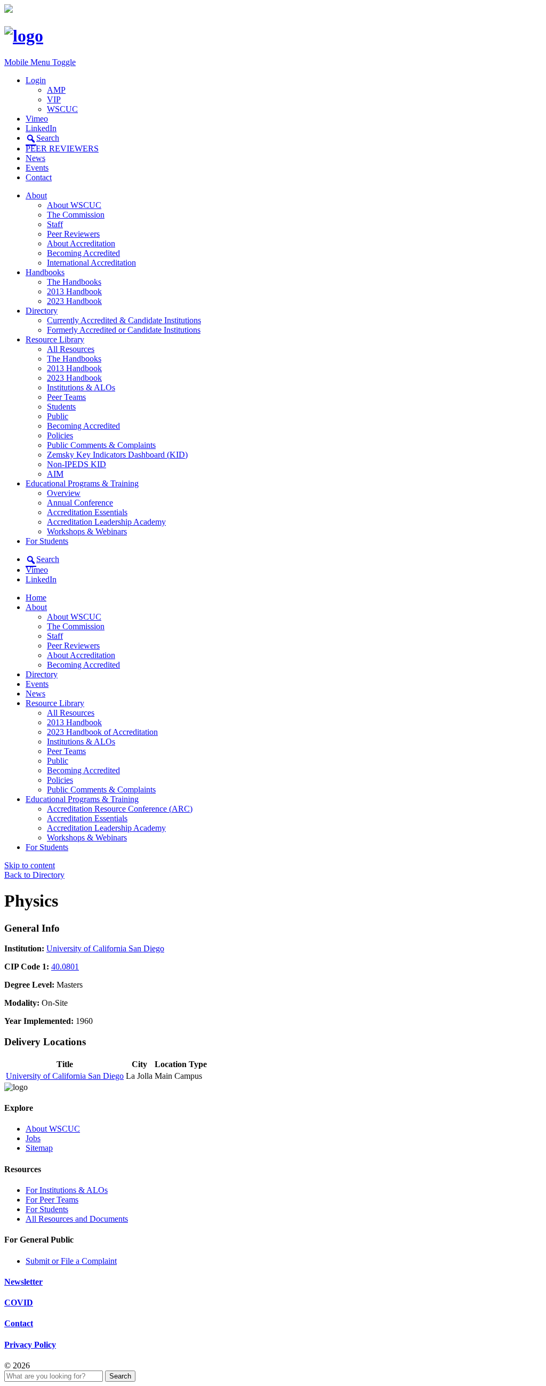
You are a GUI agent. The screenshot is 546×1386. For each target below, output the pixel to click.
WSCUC (62, 109)
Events (37, 167)
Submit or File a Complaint (71, 1260)
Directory (42, 310)
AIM (55, 473)
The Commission (76, 214)
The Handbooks (74, 281)
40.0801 (65, 966)
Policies (60, 435)
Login (36, 80)
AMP (56, 89)
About (36, 195)
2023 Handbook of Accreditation (102, 731)
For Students (47, 541)
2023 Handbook (74, 301)
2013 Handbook (74, 291)
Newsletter (23, 1281)
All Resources (70, 349)
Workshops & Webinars (87, 531)
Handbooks (45, 272)
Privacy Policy (30, 1344)
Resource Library (55, 339)
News (35, 158)
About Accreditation (81, 243)
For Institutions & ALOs (67, 1190)
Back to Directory (34, 874)
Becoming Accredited (83, 253)
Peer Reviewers (73, 233)
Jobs (33, 1138)
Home (36, 597)
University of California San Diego (105, 948)
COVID (18, 1302)
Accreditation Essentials (87, 512)
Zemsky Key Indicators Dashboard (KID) (117, 454)
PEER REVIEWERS (62, 148)
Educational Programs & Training (82, 483)
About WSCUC (74, 205)
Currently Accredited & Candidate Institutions (124, 320)
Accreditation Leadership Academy (106, 521)
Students (61, 406)
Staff (55, 224)
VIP (54, 99)
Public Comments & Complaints (101, 445)
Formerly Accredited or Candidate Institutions (123, 329)
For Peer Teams (52, 1199)
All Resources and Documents (77, 1218)
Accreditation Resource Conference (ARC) (119, 808)
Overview (64, 493)
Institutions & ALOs (81, 387)
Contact (39, 177)
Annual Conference (80, 502)
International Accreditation (91, 262)
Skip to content (29, 865)
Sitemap (39, 1147)
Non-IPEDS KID (76, 464)
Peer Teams (66, 397)
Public (57, 416)
